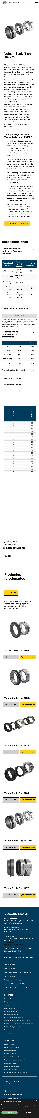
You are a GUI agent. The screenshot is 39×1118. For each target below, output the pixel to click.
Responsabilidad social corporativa (15, 1060)
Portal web (7, 999)
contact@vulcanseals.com (12, 927)
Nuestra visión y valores (12, 1047)
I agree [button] (9, 1112)
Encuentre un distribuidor (12, 1011)
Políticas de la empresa (11, 1066)
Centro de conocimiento (12, 1033)
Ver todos (11, 593)
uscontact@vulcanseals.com (13, 944)
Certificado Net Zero (10, 1054)
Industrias (7, 1002)
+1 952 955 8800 (9, 953)
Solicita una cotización (17, 223)
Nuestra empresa (9, 1044)
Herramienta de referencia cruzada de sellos (18, 1023)
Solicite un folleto (9, 1008)
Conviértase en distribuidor (12, 1014)
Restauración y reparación (12, 1027)
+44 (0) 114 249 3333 (11, 925)
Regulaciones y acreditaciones (14, 1030)
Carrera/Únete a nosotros (12, 1057)
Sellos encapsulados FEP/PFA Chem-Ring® (18, 972)
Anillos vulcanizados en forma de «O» (16, 988)
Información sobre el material (13, 1017)
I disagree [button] (28, 1112)
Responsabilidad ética (11, 1063)
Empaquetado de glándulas (13, 980)
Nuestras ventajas (10, 1050)
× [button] (37, 1101)
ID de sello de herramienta (12, 1005)
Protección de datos (10, 1069)
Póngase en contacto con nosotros (15, 1072)
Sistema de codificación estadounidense (17, 1020)
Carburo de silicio (10, 976)
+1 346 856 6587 (9, 942)
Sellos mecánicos (10, 968)
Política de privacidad (13, 1094)
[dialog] (19, 1108)
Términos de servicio (12, 1098)
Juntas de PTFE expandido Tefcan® (15, 984)
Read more (18, 1109)
